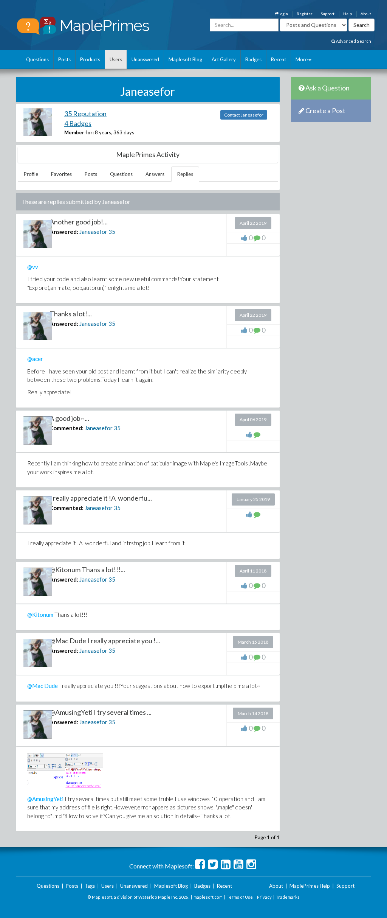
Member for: (79, 132)
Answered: (64, 231)
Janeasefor (93, 231)
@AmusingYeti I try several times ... (101, 712)
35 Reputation (85, 113)
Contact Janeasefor (243, 115)
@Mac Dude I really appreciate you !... (105, 640)
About (366, 13)
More (302, 59)
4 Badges (77, 123)
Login (283, 13)
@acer (35, 358)
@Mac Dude (42, 685)
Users (116, 59)
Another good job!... (79, 222)
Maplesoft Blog (185, 59)
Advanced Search (353, 41)
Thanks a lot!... (71, 314)
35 (111, 231)
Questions (37, 59)
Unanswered (145, 59)
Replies (185, 174)
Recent (278, 59)
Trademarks (288, 897)
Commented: (67, 428)
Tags (90, 886)
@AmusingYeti (45, 798)
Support (327, 13)
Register (304, 13)
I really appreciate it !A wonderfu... (101, 498)
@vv (32, 266)
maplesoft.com (208, 897)
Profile (31, 174)
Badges (253, 59)
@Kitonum (40, 614)
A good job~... (69, 418)
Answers (155, 174)
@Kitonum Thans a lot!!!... (87, 569)
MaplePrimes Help (309, 886)
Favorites (61, 174)
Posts (64, 59)
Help (347, 13)
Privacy (264, 897)
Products (90, 59)
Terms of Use (240, 897)
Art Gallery (224, 59)
